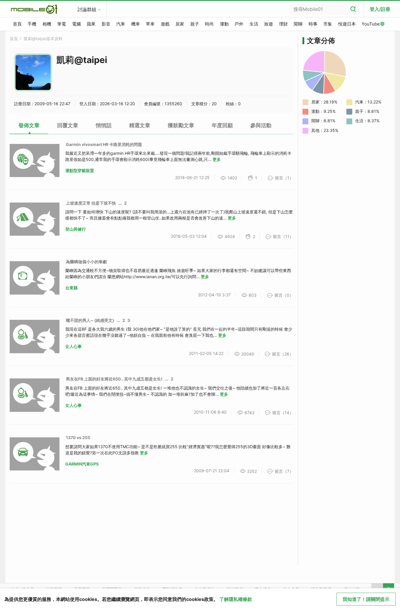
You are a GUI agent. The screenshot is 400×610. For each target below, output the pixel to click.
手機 (32, 24)
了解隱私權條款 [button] (235, 599)
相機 (46, 24)
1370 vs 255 (78, 437)
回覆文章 (67, 125)
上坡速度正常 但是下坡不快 (91, 202)
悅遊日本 (347, 24)
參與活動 (260, 125)
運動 (224, 24)
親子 (194, 24)
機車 (135, 24)
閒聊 (298, 24)
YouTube (371, 24)
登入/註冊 (380, 9)
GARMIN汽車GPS (82, 463)
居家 (179, 24)
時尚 (209, 24)
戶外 (239, 24)
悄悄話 (104, 125)
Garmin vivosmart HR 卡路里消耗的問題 (104, 144)
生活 (253, 24)
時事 (313, 24)
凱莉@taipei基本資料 (43, 38)
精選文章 (139, 125)
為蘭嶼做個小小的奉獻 (86, 261)
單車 (150, 24)
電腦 (76, 24)
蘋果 (91, 24)
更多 (217, 159)
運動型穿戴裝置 (79, 170)
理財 (283, 24)
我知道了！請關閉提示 (366, 599)
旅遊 (268, 24)
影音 (106, 24)
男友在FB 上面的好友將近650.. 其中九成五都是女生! (114, 378)
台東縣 (71, 287)
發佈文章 (29, 125)
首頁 (17, 24)
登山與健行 (75, 229)
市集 (327, 24)
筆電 (61, 24)
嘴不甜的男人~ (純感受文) (90, 320)
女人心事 (73, 346)
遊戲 (165, 24)
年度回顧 (222, 125)
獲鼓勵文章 (181, 125)
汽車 (120, 24)
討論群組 (87, 9)
